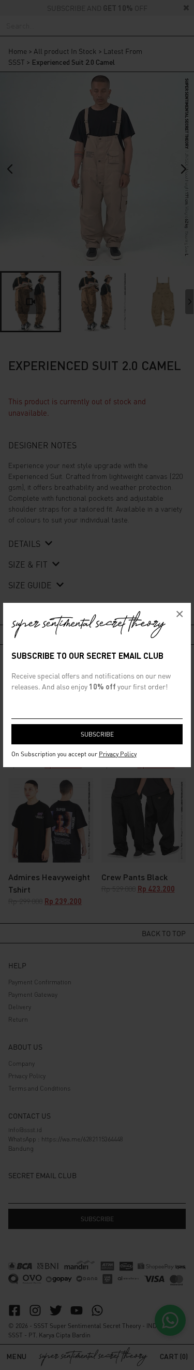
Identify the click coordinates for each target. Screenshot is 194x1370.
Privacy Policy (118, 754)
